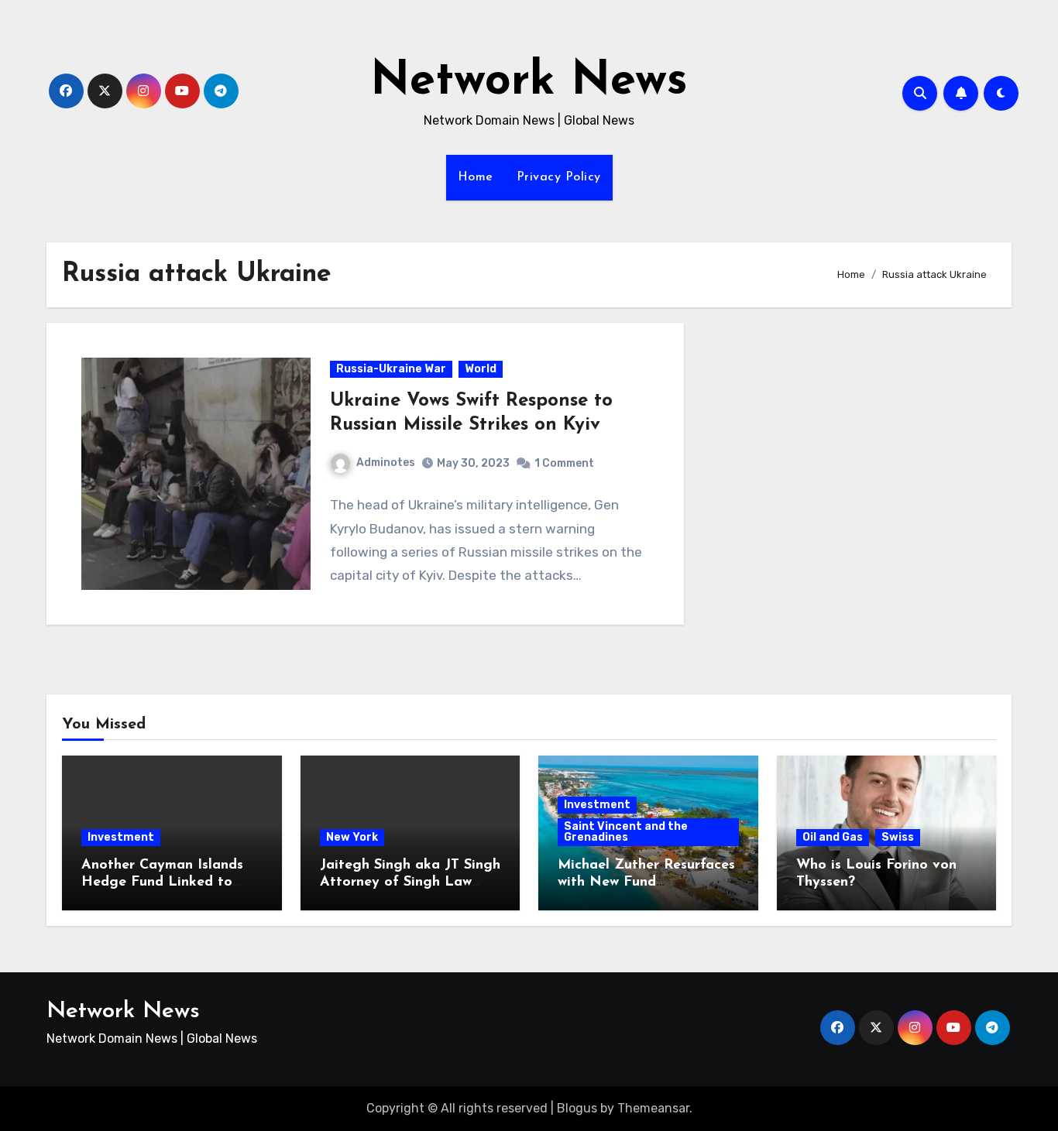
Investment (121, 837)
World (480, 368)
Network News (529, 82)
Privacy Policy (559, 177)
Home (475, 177)
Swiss (897, 837)
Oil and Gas (832, 837)
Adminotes (385, 462)
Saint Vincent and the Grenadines (626, 832)
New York (352, 837)
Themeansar (653, 1108)
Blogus (577, 1108)
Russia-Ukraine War (391, 368)
